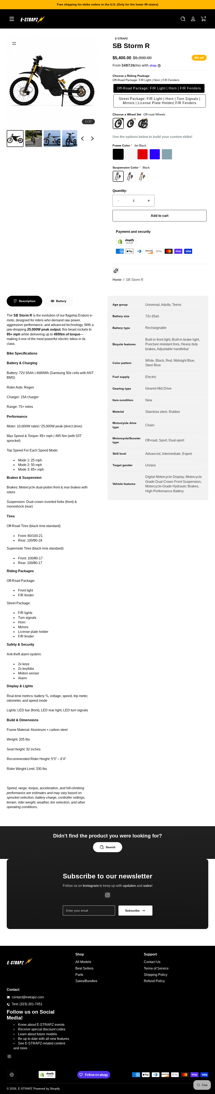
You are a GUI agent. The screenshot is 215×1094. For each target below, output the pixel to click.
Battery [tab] (61, 301)
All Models (83, 962)
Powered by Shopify (46, 1088)
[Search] (183, 18)
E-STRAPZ (25, 1088)
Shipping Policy (155, 974)
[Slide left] (82, 138)
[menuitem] (107, 962)
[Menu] (12, 19)
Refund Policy (154, 981)
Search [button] (110, 847)
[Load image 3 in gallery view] (52, 138)
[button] (183, 19)
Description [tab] (27, 301)
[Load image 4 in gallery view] (70, 138)
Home (117, 279)
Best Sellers (84, 968)
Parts (79, 974)
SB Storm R (134, 279)
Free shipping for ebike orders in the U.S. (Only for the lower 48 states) (107, 4)
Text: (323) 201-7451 (27, 1004)
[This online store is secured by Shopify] (126, 244)
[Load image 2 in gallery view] (33, 138)
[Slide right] (92, 138)
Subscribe (132, 910)
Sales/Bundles (86, 981)
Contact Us (152, 962)
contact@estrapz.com (28, 997)
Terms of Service (156, 968)
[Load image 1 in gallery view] (15, 138)
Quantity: (120, 190)
